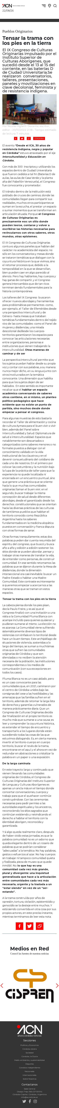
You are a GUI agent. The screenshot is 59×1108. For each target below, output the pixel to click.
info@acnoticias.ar (29, 1097)
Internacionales (29, 1075)
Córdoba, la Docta (29, 1056)
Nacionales (29, 1071)
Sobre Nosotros (29, 1079)
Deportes (29, 1064)
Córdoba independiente (29, 1067)
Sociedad (30, 1052)
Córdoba (39, 138)
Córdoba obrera (29, 1049)
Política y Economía (29, 1045)
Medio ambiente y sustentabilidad (29, 1060)
